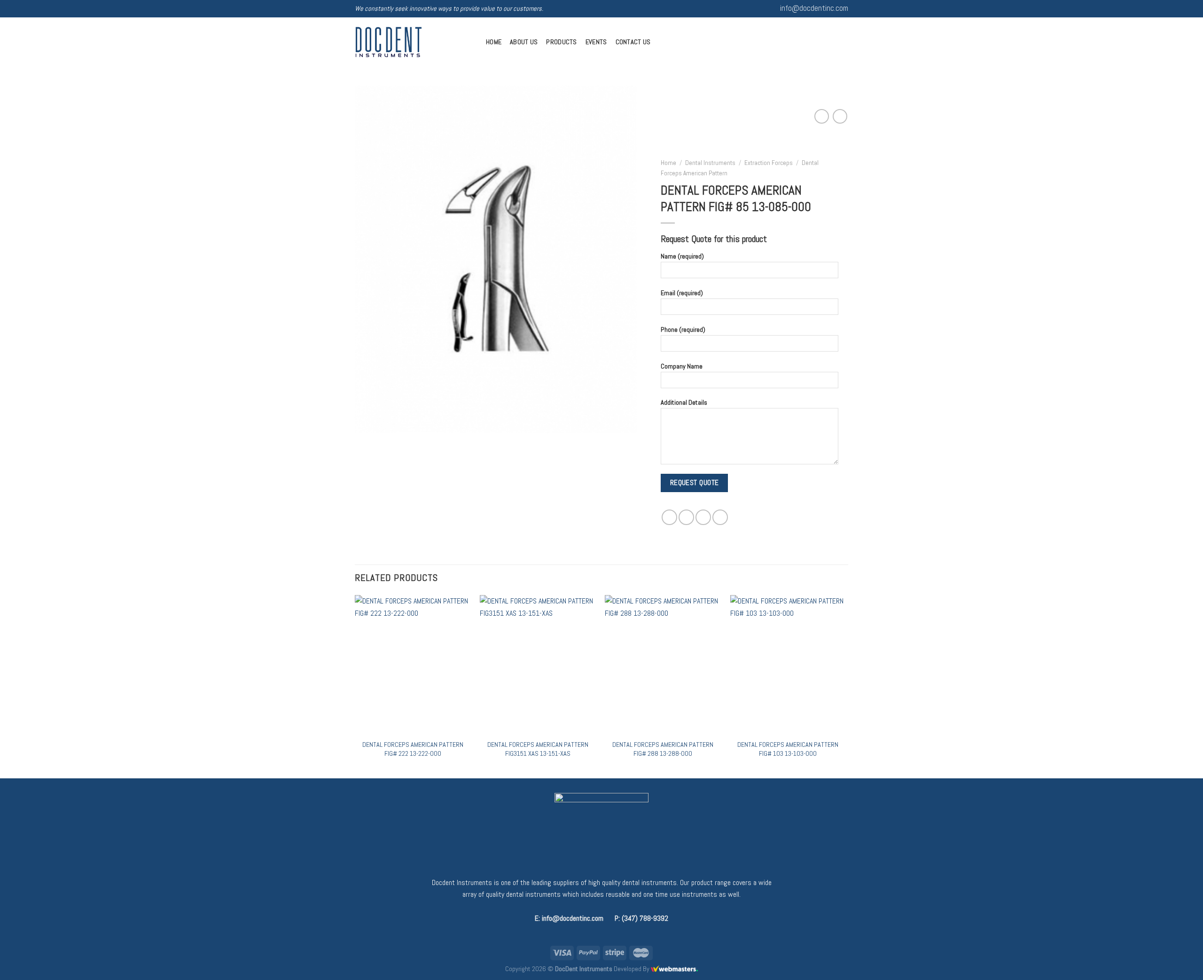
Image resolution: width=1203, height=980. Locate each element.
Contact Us (633, 42)
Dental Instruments (710, 163)
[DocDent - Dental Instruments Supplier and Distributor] (413, 42)
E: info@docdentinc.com (569, 918)
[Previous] (355, 685)
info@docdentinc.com (814, 8)
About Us (524, 42)
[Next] (845, 685)
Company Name (682, 365)
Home (493, 42)
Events (596, 42)
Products (561, 42)
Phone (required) (683, 329)
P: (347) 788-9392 (641, 918)
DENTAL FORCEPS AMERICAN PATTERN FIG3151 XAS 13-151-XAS (537, 749)
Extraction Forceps (768, 163)
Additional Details (684, 402)
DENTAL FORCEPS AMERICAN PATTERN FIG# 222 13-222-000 (412, 749)
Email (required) (682, 293)
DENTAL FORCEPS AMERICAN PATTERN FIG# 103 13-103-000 (787, 749)
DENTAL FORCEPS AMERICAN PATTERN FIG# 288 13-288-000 (662, 749)
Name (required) (682, 256)
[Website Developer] (674, 968)
